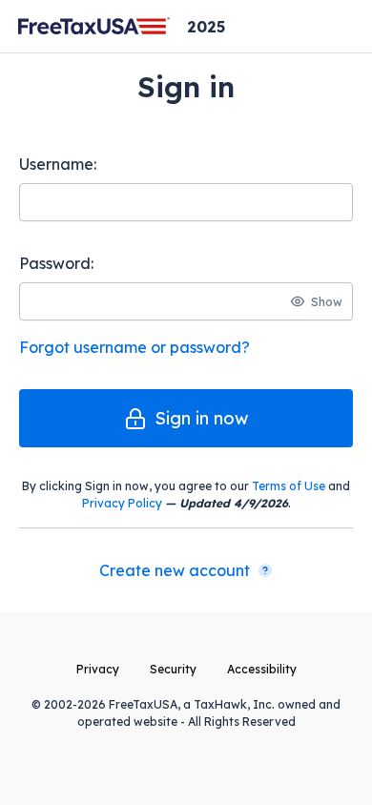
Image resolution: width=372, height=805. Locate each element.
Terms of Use (288, 486)
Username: (57, 164)
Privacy (97, 669)
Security (173, 669)
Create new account (174, 570)
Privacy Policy (122, 503)
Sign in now (201, 418)
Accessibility (262, 669)
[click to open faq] (265, 570)
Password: (56, 263)
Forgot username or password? (134, 347)
